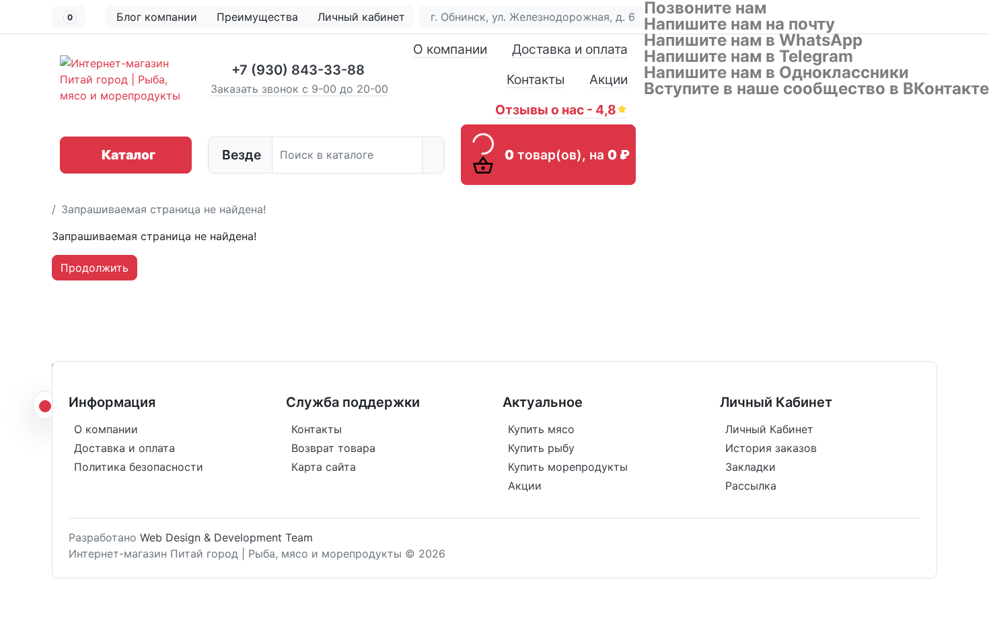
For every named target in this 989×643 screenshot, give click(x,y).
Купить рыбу (541, 448)
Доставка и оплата (570, 49)
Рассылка (750, 485)
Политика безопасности (138, 467)
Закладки (750, 467)
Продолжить (95, 267)
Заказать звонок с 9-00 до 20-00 (299, 89)
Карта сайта (323, 467)
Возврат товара (333, 448)
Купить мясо (541, 429)
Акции (608, 79)
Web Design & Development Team (226, 537)
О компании (450, 49)
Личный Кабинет (769, 429)
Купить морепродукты (568, 467)
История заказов (771, 448)
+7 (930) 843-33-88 (298, 70)
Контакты (535, 79)
